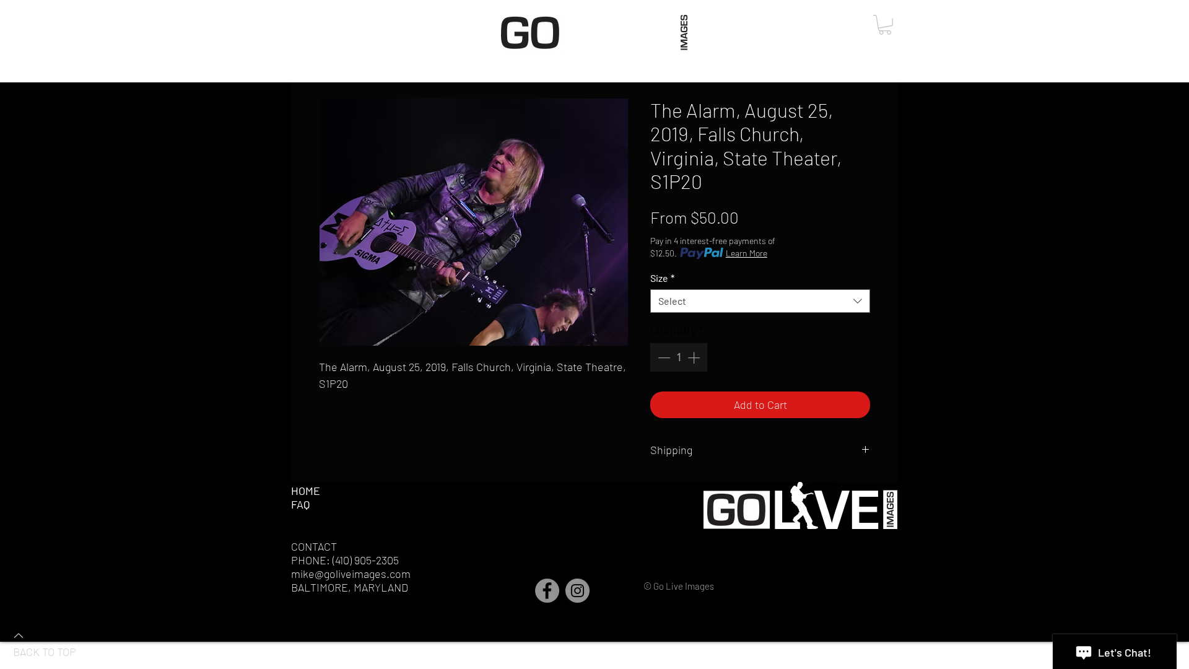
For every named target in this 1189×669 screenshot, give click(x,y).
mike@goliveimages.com (351, 573)
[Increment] (694, 357)
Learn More (746, 253)
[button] (885, 25)
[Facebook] (547, 591)
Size (662, 278)
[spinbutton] (678, 357)
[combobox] (760, 301)
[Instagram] (577, 591)
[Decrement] (662, 357)
